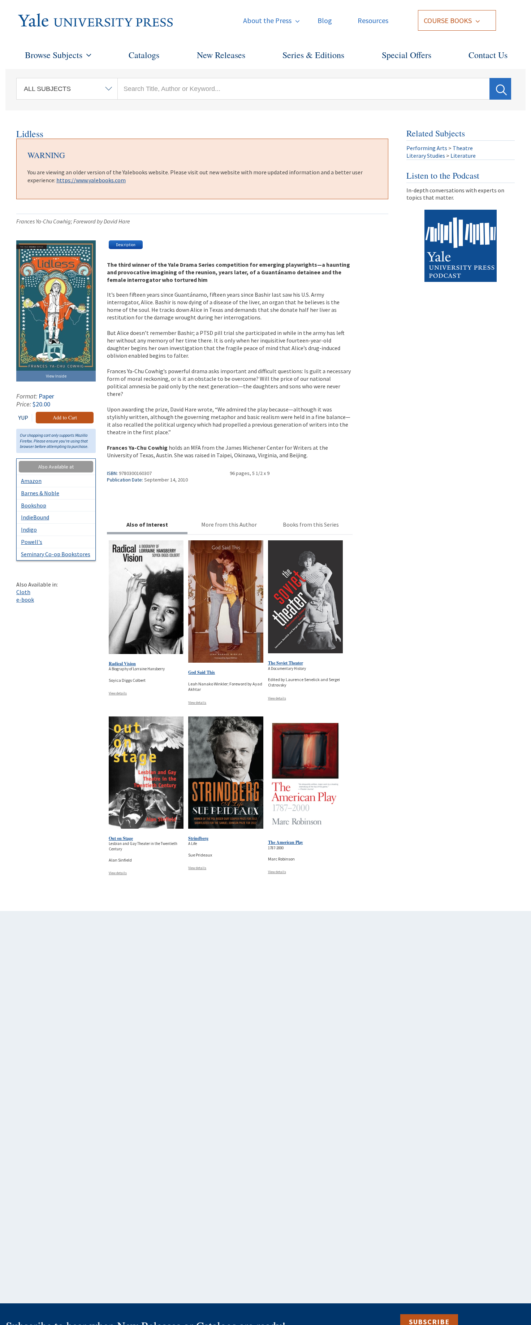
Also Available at (56, 466)
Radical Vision (122, 664)
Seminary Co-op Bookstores (55, 554)
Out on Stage (121, 838)
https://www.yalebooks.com (91, 180)
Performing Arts (426, 148)
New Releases (221, 55)
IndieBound (35, 517)
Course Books (448, 20)
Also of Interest (147, 524)
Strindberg (198, 838)
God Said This (201, 672)
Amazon (31, 480)
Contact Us (488, 55)
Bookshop (33, 505)
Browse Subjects (53, 55)
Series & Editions (313, 55)
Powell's (31, 541)
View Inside (56, 376)
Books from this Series (311, 524)
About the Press (267, 20)
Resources (373, 20)
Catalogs (144, 55)
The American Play (285, 842)
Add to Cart (65, 417)
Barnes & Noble (40, 493)
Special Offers (406, 55)
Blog (325, 20)
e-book (25, 599)
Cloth (23, 592)
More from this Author (229, 524)
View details (118, 693)
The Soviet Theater (285, 663)
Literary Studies (425, 155)
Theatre (463, 148)
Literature (463, 155)
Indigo (29, 529)
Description (125, 244)
